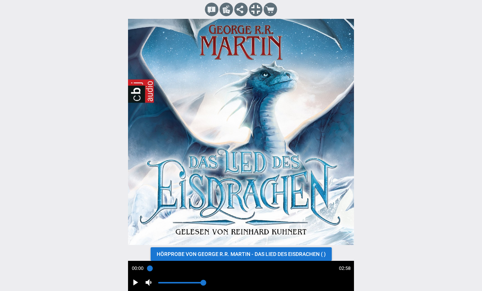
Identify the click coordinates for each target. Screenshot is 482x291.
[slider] (241, 268)
